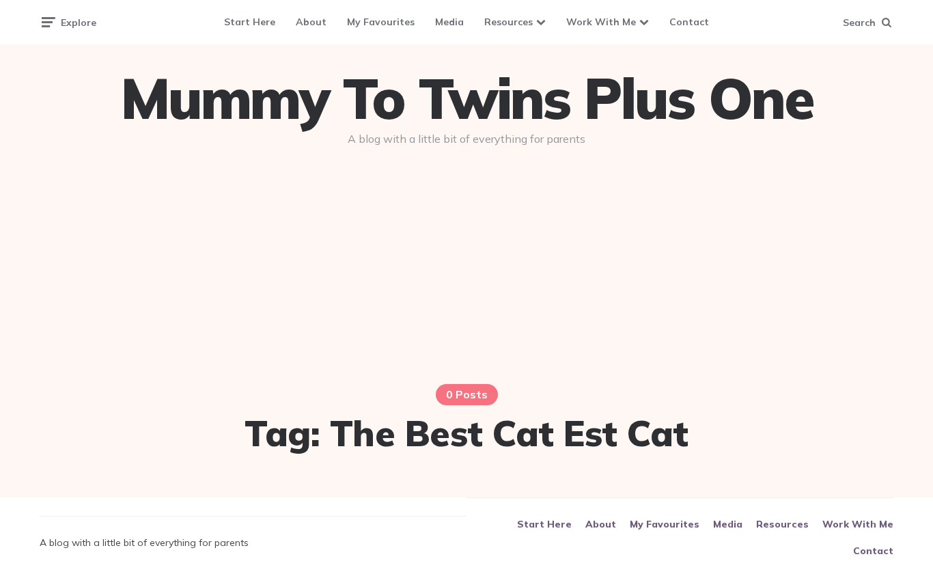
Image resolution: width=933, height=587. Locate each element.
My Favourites (381, 22)
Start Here (249, 22)
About (311, 22)
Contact (689, 22)
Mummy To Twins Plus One (466, 98)
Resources (508, 22)
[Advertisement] (466, 261)
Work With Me (601, 22)
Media (449, 22)
